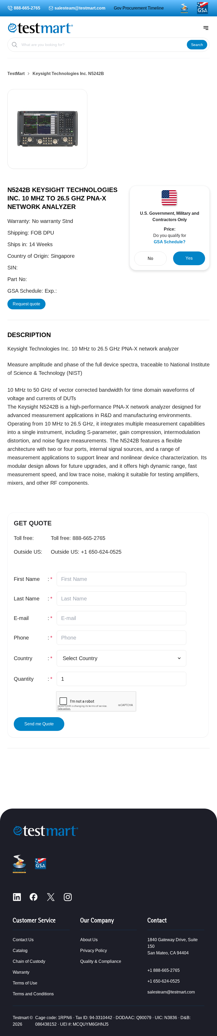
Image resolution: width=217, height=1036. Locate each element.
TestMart (16, 74)
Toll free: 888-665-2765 (78, 538)
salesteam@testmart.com (80, 8)
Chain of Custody (29, 961)
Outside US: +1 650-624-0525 (86, 552)
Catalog (20, 950)
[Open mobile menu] (206, 28)
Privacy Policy (93, 950)
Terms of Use (25, 983)
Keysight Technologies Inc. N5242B (68, 74)
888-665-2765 (27, 8)
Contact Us (23, 939)
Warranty (21, 972)
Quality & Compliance (100, 961)
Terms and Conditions (33, 994)
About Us (89, 939)
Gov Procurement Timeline (139, 8)
